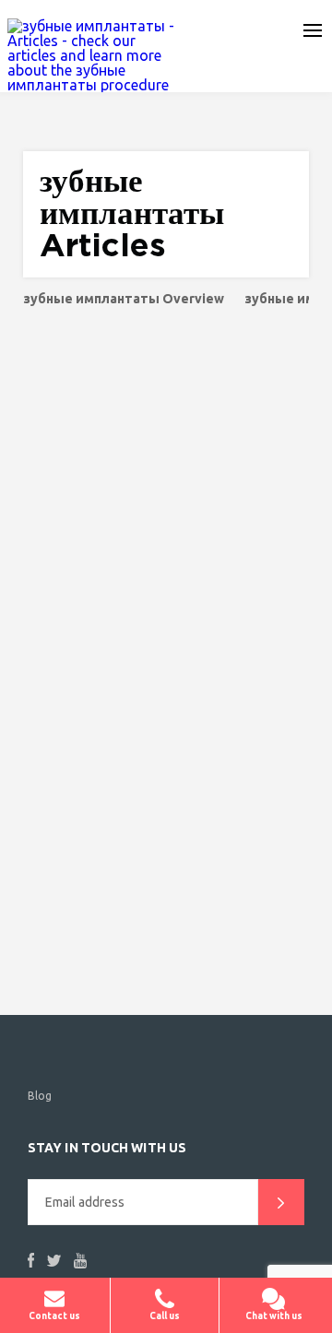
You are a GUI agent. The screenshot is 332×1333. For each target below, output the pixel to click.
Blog (40, 1096)
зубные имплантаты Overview (123, 298)
